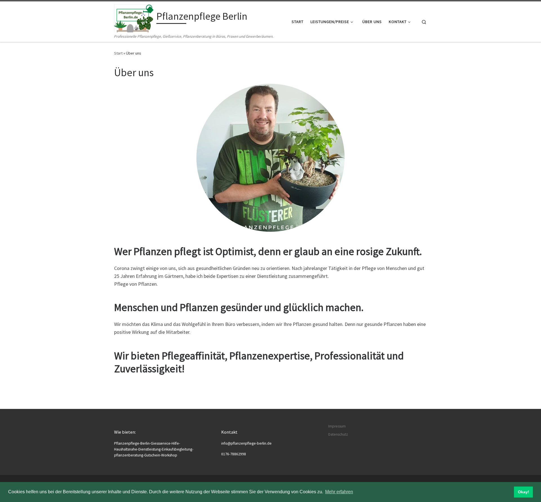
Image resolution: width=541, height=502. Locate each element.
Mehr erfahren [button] (339, 491)
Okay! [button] (523, 492)
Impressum (337, 426)
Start (118, 53)
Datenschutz (338, 434)
